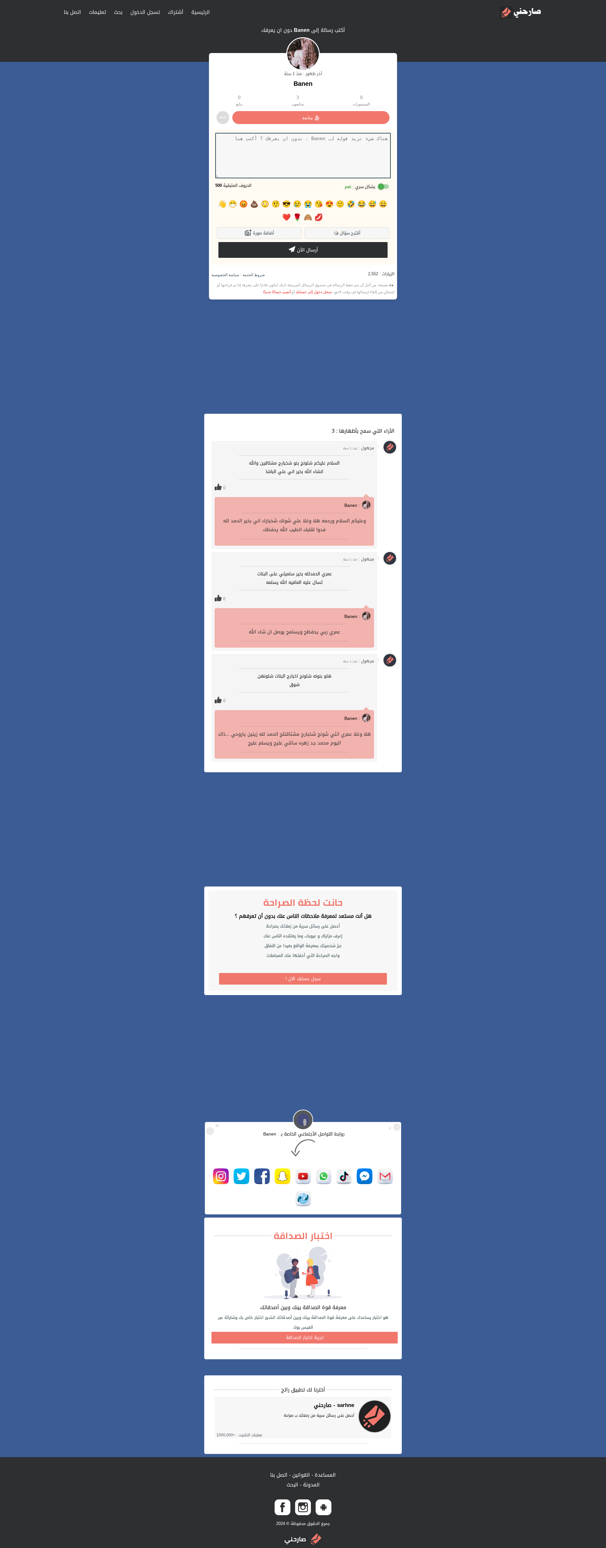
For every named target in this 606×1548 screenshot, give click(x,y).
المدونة (310, 1485)
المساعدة (324, 1475)
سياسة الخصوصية (225, 275)
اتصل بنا (72, 12)
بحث (118, 12)
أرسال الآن (306, 250)
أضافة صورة (263, 233)
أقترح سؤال (347, 233)
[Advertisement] (303, 356)
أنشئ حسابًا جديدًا (277, 292)
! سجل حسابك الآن (303, 979)
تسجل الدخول (145, 12)
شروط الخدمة (253, 275)
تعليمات (97, 12)
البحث (292, 1485)
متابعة (307, 117)
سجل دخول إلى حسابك (313, 292)
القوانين (300, 1475)
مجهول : (358, 448)
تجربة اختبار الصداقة (305, 1337)
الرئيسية (200, 12)
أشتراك (175, 12)
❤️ (286, 217)
